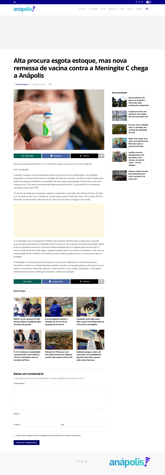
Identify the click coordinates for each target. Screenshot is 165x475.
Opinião (139, 9)
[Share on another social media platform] (101, 156)
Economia (93, 9)
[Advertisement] (82, 32)
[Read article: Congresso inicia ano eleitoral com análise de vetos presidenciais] (119, 116)
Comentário (20, 383)
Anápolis (113, 9)
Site (62, 424)
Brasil (130, 9)
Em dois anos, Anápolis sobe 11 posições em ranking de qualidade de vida (138, 129)
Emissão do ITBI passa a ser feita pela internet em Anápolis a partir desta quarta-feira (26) (58, 355)
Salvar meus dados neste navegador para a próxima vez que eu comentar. (48, 435)
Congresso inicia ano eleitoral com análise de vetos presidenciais (138, 114)
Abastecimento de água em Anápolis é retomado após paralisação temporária (139, 102)
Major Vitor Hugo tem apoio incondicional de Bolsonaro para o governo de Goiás (138, 142)
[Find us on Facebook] (78, 461)
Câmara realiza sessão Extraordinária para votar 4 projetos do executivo (138, 175)
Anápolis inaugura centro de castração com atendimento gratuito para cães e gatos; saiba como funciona (88, 356)
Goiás (122, 9)
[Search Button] (147, 9)
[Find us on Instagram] (82, 461)
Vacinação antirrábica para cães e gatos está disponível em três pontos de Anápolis (90, 322)
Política (82, 9)
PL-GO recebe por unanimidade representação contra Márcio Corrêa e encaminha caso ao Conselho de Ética (27, 356)
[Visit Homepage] (24, 9)
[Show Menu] (14, 2)
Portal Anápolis (22, 84)
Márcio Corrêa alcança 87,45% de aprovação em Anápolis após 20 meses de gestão (27, 322)
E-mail (17, 424)
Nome (17, 414)
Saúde (103, 9)
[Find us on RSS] (86, 461)
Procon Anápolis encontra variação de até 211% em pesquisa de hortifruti (56, 322)
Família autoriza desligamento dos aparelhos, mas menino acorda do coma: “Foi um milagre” (136, 159)
